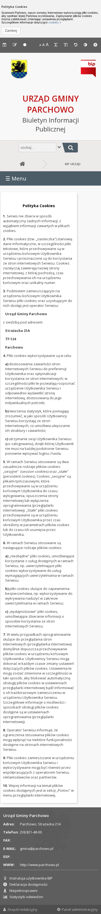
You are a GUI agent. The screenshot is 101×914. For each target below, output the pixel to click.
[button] (10, 31)
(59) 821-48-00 (31, 832)
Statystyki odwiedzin (26, 896)
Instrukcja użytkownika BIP (31, 878)
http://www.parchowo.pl (39, 864)
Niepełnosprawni (23, 890)
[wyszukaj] (70, 147)
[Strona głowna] (21, 164)
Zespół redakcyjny (22, 909)
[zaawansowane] (59, 146)
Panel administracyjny (80, 909)
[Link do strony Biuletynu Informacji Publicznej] (88, 76)
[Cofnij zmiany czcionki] (76, 45)
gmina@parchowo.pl (36, 848)
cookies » (54, 22)
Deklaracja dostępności (28, 884)
